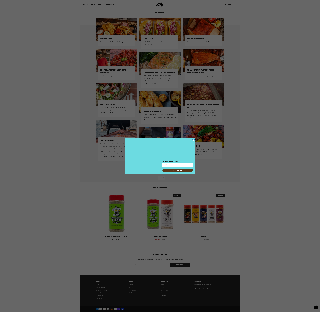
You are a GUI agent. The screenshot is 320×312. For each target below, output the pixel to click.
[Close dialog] (194, 139)
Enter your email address (171, 161)
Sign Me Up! (177, 170)
